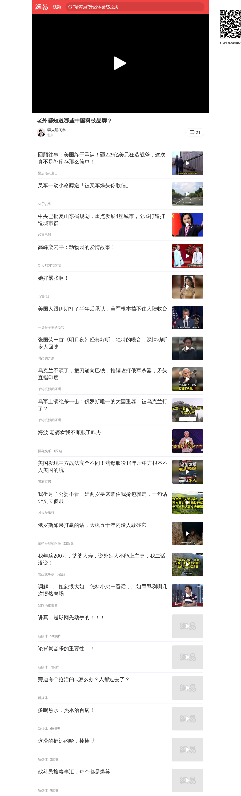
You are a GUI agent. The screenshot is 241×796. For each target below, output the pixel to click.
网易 (41, 7)
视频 (57, 6)
